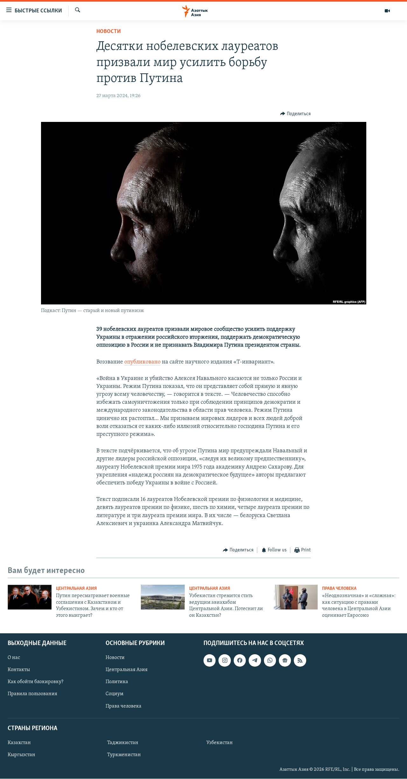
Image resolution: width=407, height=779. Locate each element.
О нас (14, 657)
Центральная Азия (76, 588)
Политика (117, 681)
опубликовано (142, 362)
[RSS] (300, 660)
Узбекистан (219, 742)
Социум (114, 694)
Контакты (19, 669)
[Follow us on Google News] (285, 660)
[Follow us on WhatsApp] (270, 660)
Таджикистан (122, 742)
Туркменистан (124, 754)
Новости (108, 32)
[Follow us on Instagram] (224, 660)
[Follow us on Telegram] (255, 660)
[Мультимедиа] (387, 10)
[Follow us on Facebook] (240, 660)
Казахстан (19, 742)
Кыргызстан (21, 754)
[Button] (295, 114)
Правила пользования (32, 694)
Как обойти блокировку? (35, 681)
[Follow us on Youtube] (210, 660)
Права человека (339, 588)
